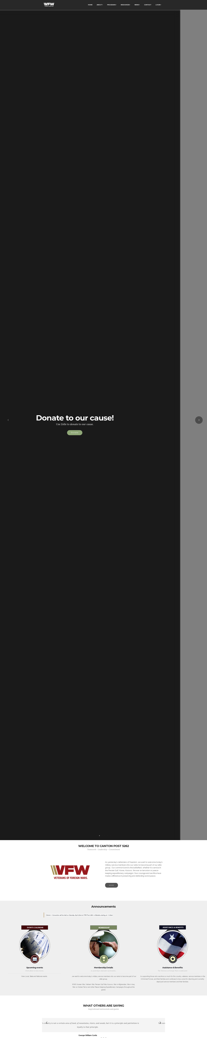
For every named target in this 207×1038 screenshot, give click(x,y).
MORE (111, 885)
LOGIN (158, 5)
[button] (8, 420)
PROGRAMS (111, 5)
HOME (90, 5)
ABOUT (99, 5)
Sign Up (101, 433)
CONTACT (147, 5)
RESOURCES (125, 5)
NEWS (137, 5)
